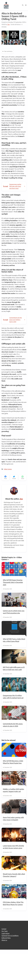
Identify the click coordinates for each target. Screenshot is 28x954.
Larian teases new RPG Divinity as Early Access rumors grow (13, 847)
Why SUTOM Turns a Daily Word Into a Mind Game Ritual (14, 640)
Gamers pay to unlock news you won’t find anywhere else (13, 612)
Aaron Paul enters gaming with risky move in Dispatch (13, 818)
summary (8, 51)
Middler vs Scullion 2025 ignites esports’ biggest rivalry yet (13, 790)
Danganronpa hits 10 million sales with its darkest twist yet (13, 696)
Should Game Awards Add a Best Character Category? (14, 875)
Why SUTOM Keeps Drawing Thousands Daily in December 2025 (13, 582)
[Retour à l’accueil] (6, 5)
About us (4, 940)
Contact (4, 929)
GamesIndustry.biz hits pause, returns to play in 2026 (13, 725)
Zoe (21, 499)
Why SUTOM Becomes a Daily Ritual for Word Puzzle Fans (13, 762)
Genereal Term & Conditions (10, 935)
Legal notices (5, 933)
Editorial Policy (6, 938)
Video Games (8, 469)
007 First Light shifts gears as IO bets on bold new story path (14, 668)
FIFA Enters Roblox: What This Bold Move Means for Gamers (13, 903)
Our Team (5, 931)
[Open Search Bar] (22, 5)
